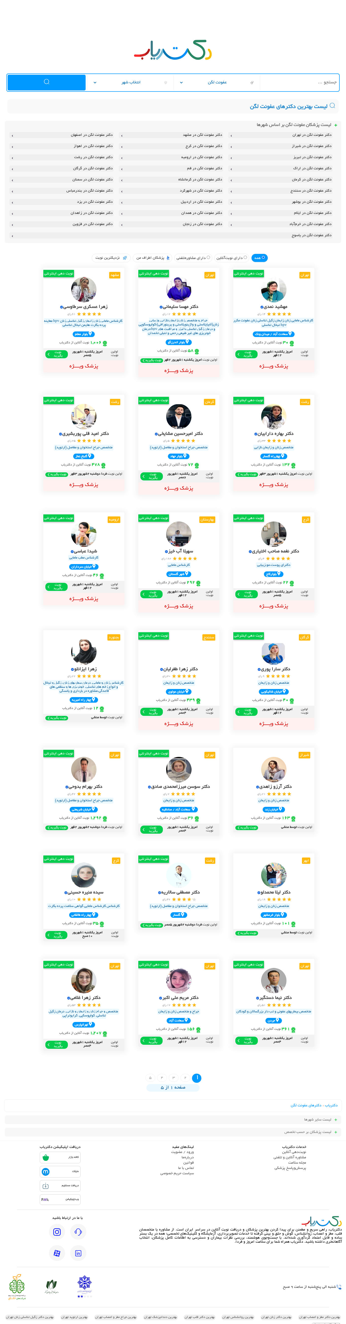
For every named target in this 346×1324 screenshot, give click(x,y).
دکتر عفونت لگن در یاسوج (311, 235)
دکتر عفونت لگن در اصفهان (92, 135)
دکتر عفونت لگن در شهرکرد (201, 191)
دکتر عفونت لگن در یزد (95, 202)
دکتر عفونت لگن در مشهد (202, 135)
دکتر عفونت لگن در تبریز (312, 157)
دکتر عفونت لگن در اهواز (93, 146)
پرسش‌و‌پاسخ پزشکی (290, 1168)
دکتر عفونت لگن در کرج (204, 146)
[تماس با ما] (78, 1235)
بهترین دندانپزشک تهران (160, 1317)
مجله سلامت (297, 1163)
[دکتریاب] (173, 59)
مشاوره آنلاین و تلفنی (290, 1157)
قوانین (188, 1163)
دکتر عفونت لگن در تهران (312, 135)
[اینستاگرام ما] (57, 1235)
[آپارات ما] (57, 1257)
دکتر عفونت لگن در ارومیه (201, 157)
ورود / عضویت (182, 1152)
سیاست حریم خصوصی (177, 1173)
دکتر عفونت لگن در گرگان (93, 168)
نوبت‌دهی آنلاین (294, 1152)
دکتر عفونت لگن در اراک (312, 168)
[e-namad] (84, 1287)
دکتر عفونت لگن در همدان (201, 213)
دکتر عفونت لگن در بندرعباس (89, 191)
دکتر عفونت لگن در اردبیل (201, 202)
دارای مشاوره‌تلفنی (192, 258)
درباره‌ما (188, 1157)
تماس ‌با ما (186, 1168)
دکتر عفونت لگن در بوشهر (312, 202)
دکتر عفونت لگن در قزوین (93, 224)
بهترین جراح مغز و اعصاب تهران (115, 1317)
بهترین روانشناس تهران (238, 1317)
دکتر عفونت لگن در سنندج (311, 191)
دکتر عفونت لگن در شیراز (312, 146)
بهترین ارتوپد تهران (74, 1317)
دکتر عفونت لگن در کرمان (312, 180)
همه (258, 258)
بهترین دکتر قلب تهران (200, 1317)
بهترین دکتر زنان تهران (276, 1317)
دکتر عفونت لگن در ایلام (313, 213)
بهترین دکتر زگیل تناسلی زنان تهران (29, 1317)
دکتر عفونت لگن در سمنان (92, 180)
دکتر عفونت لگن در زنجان (202, 224)
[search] (46, 82)
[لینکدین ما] (78, 1257)
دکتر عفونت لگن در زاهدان (92, 213)
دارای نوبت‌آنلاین (230, 258)
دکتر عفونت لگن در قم (204, 168)
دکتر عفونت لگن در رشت (93, 157)
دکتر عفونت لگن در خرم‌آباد (310, 224)
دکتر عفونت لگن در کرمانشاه (200, 180)
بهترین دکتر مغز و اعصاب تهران (319, 1317)
